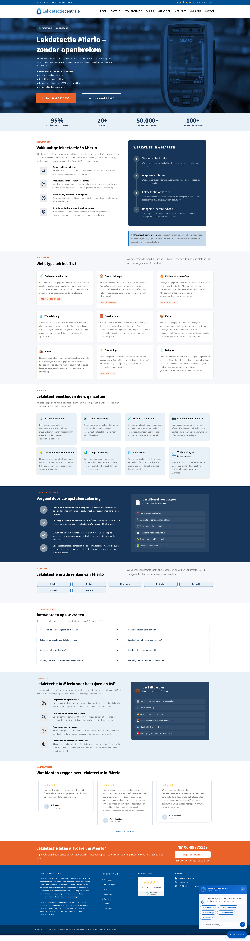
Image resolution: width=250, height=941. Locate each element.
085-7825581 (184, 882)
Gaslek (150, 11)
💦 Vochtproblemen (228, 907)
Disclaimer (66, 929)
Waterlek (116, 11)
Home (103, 11)
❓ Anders (206, 918)
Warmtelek (164, 11)
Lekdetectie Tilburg (75, 911)
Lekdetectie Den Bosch (59, 905)
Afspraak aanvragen (193, 855)
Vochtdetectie (133, 11)
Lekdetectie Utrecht (47, 914)
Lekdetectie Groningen (67, 908)
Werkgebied (108, 894)
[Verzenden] (242, 924)
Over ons (195, 11)
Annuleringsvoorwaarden (108, 929)
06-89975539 (98, 621)
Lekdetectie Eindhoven (48, 908)
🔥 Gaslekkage (208, 912)
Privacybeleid (76, 929)
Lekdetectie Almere (47, 902)
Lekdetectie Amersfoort (66, 902)
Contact (209, 11)
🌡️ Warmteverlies (226, 912)
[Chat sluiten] (243, 889)
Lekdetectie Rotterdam (58, 911)
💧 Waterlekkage (208, 907)
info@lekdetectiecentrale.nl (189, 886)
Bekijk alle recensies (125, 831)
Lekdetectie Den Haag (78, 905)
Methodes (180, 11)
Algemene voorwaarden (90, 929)
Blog (106, 889)
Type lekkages (109, 885)
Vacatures (108, 908)
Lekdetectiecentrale (54, 929)
